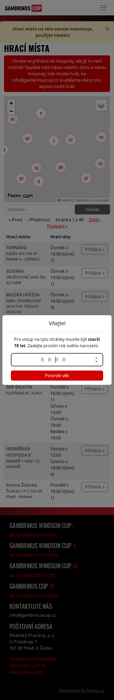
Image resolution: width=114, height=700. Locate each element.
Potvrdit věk (57, 375)
